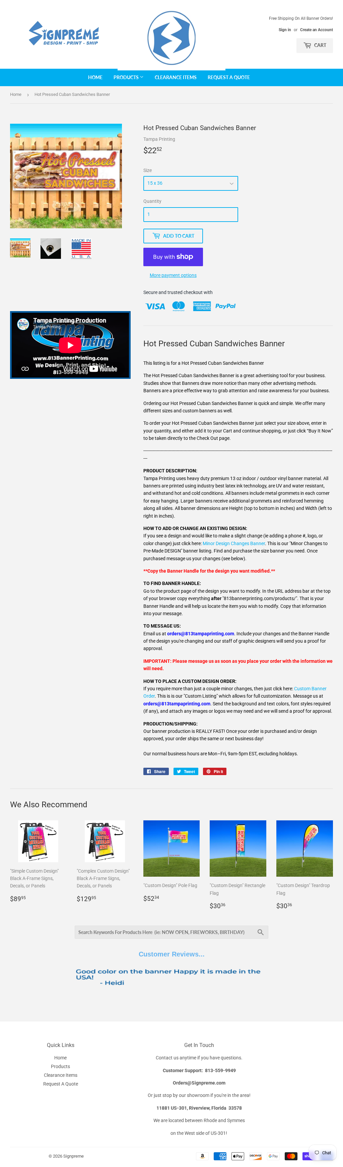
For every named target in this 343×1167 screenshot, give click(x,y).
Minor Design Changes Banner (234, 543)
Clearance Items (176, 77)
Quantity (152, 201)
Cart (319, 45)
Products (127, 77)
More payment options (173, 275)
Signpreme (73, 1156)
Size (147, 170)
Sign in (285, 29)
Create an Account (316, 29)
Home (95, 77)
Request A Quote (229, 77)
